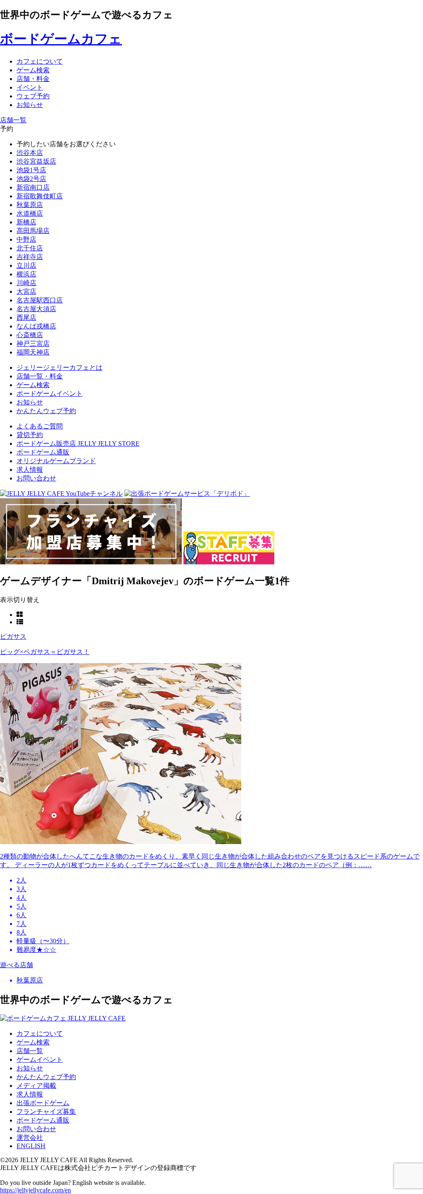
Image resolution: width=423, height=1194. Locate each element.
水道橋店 (30, 213)
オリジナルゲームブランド (56, 460)
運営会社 (30, 1137)
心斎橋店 (30, 334)
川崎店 (26, 282)
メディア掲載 (36, 1085)
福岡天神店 (33, 352)
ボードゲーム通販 (43, 452)
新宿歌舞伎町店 (40, 196)
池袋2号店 (31, 178)
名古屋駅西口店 (40, 300)
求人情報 (30, 469)
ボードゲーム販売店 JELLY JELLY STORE (78, 443)
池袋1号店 (31, 170)
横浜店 (26, 274)
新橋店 (26, 222)
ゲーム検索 (33, 1042)
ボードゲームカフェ (61, 38)
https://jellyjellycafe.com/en (35, 1190)
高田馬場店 (33, 230)
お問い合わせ (36, 478)
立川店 (26, 265)
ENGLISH (31, 1145)
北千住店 (30, 248)
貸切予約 (30, 434)
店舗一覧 (30, 1050)
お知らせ (30, 1068)
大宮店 (26, 291)
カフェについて (40, 1033)
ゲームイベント (40, 1059)
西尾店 (26, 317)
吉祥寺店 (30, 256)
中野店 (26, 239)
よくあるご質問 (40, 426)
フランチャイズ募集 (46, 1111)
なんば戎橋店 (36, 326)
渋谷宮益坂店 (36, 161)
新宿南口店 (33, 187)
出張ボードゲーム (43, 1102)
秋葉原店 (30, 204)
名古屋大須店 (36, 308)
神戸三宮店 (33, 343)
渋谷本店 (30, 152)
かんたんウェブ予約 (46, 1076)
